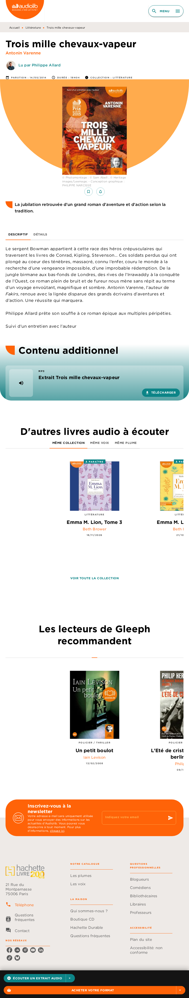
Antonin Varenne (23, 53)
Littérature (33, 27)
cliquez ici (57, 830)
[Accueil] (25, 11)
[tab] (18, 234)
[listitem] (9, 950)
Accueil (14, 27)
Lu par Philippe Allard (39, 65)
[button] (39, 978)
